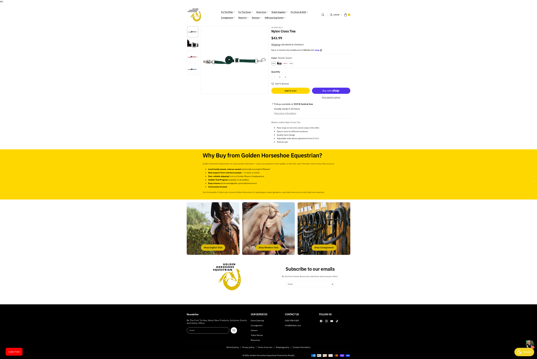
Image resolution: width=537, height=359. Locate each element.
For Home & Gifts (298, 12)
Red (285, 63)
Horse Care (261, 12)
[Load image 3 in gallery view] (192, 56)
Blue (291, 63)
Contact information (301, 347)
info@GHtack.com (293, 325)
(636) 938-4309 (292, 320)
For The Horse (244, 12)
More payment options (331, 97)
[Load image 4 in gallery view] (192, 69)
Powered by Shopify (286, 355)
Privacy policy (248, 347)
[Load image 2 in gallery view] (192, 44)
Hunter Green (273, 63)
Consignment (227, 17)
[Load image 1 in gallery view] (192, 31)
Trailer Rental (257, 335)
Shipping (275, 44)
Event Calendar (257, 320)
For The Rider (227, 12)
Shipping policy (282, 347)
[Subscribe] (332, 284)
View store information (285, 113)
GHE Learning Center (274, 17)
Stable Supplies (278, 12)
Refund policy (233, 347)
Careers (254, 330)
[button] (323, 15)
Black (279, 63)
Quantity (275, 71)
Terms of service (265, 347)
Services (255, 17)
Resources (255, 340)
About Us (242, 17)
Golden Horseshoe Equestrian (263, 355)
